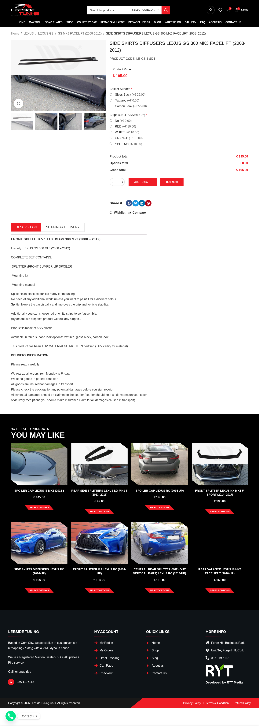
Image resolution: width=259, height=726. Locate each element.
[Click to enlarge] (18, 103)
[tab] (26, 227)
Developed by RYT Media (224, 682)
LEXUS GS (46, 33)
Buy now (172, 182)
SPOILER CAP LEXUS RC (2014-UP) (160, 490)
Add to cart (142, 182)
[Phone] (10, 716)
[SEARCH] (166, 10)
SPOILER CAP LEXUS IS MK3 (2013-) (39, 490)
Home (15, 33)
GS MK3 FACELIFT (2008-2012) (80, 33)
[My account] (211, 10)
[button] (129, 203)
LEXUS (29, 33)
